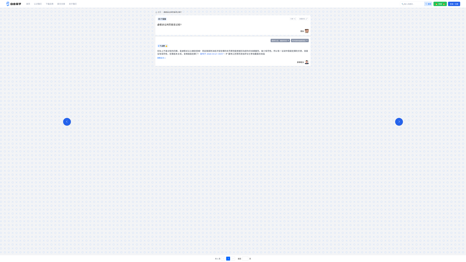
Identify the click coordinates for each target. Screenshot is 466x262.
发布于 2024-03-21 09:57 (212, 53)
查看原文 (302, 19)
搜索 (429, 4)
